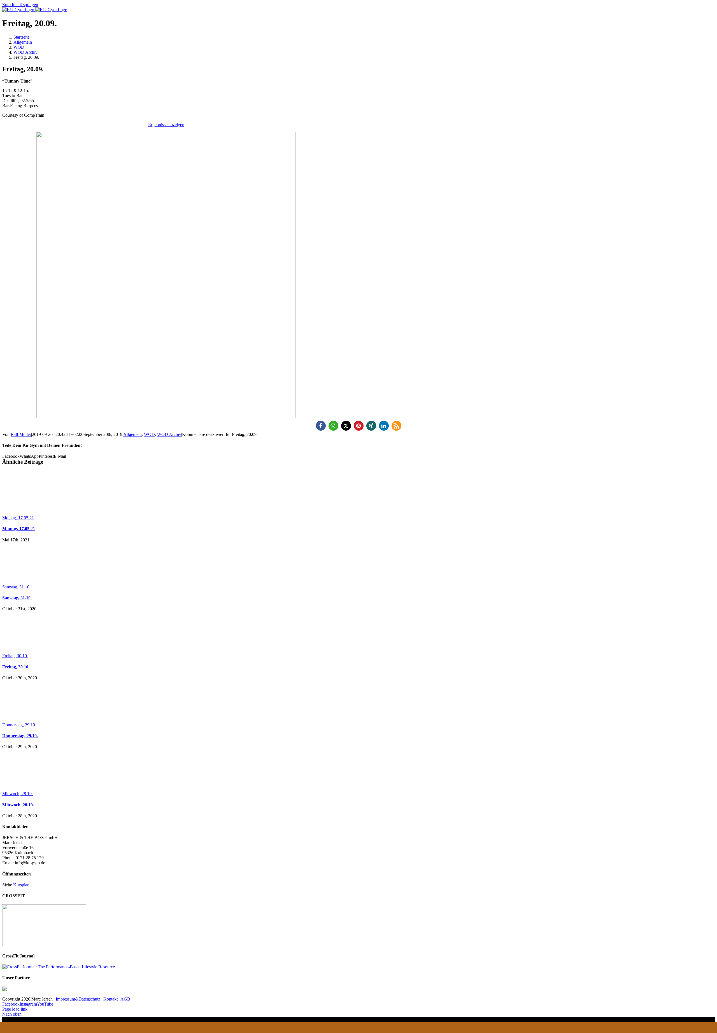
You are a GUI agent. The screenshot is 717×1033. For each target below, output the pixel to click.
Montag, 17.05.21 (18, 517)
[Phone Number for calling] (319, 1027)
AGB (125, 999)
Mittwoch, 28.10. (17, 793)
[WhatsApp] (358, 1027)
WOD (149, 434)
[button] (321, 426)
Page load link (14, 1009)
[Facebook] (378, 1027)
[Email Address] (339, 1027)
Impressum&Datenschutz (78, 999)
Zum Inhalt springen (20, 4)
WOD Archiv (169, 434)
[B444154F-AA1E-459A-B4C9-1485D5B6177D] (166, 416)
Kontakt (110, 999)
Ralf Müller (21, 434)
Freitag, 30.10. (15, 655)
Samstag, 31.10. (16, 586)
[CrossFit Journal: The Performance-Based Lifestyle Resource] (58, 966)
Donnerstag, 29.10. (19, 724)
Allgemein (132, 434)
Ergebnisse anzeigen (166, 124)
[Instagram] (398, 1027)
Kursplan (21, 884)
